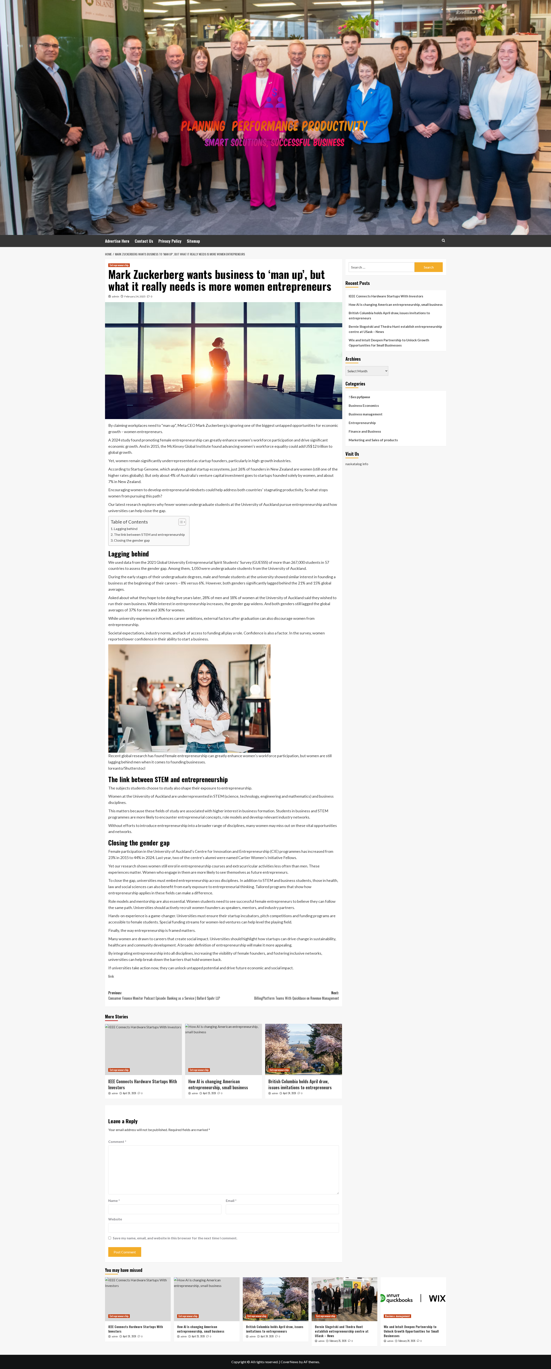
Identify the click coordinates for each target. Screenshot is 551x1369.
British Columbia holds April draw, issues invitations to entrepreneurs (300, 1084)
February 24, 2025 (134, 296)
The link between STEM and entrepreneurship (149, 534)
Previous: (164, 995)
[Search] (443, 240)
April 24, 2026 (289, 1093)
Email (231, 1200)
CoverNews (289, 1362)
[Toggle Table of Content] (180, 522)
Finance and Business (365, 431)
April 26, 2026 (129, 1093)
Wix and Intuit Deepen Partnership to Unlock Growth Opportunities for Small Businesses (389, 342)
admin (115, 296)
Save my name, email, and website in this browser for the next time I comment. (175, 1238)
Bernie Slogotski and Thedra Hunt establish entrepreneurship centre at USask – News (395, 329)
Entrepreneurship (119, 265)
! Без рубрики (359, 397)
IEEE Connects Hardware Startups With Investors (142, 1084)
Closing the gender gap (132, 540)
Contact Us (144, 241)
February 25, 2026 (338, 1341)
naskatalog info (356, 464)
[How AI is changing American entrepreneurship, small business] (223, 1049)
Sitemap (193, 241)
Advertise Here (117, 241)
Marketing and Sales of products (373, 440)
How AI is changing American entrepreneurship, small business (218, 1084)
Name (114, 1200)
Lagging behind (126, 529)
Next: (296, 995)
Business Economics (364, 405)
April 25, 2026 (209, 1093)
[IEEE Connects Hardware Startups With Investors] (143, 1049)
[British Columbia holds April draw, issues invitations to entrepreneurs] (303, 1049)
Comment (117, 1141)
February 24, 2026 (406, 1341)
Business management (365, 414)
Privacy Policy (169, 241)
